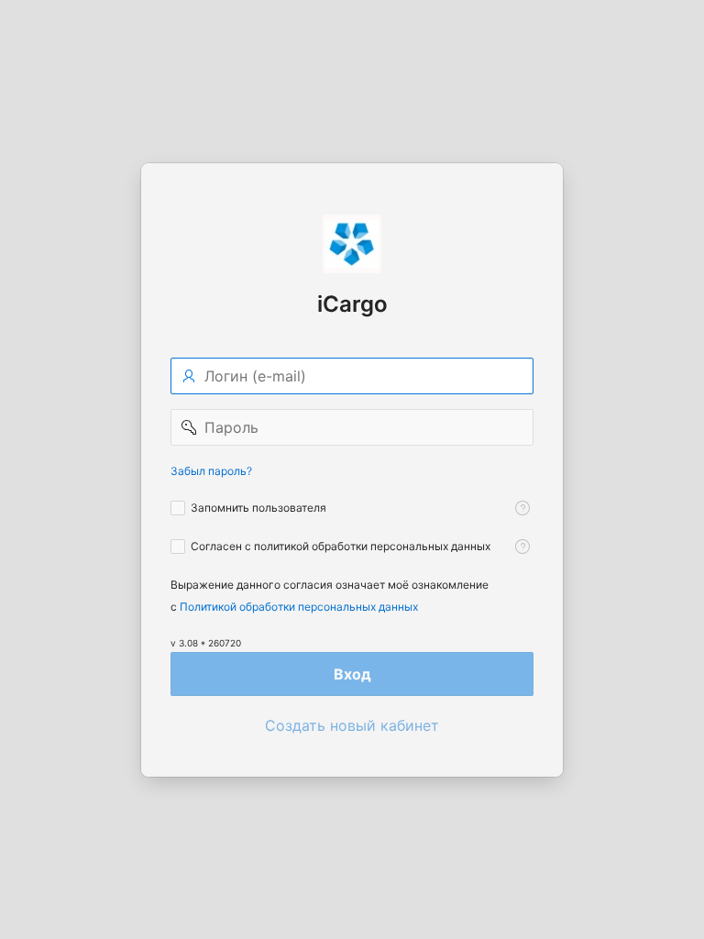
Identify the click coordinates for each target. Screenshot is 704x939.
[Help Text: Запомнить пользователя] (523, 508)
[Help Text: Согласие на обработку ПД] (523, 547)
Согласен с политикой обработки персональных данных (340, 546)
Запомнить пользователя (258, 507)
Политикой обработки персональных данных (299, 606)
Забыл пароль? (211, 471)
